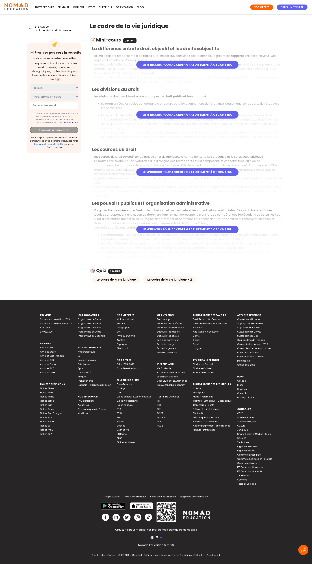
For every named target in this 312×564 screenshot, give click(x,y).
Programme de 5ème (89, 323)
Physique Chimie (126, 335)
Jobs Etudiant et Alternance (172, 380)
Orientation (124, 7)
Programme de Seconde (91, 335)
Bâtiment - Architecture (206, 409)
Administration (245, 417)
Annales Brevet (48, 351)
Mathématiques (126, 319)
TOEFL (160, 425)
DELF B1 (160, 413)
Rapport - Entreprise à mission (94, 384)
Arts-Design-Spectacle (205, 331)
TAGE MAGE (243, 475)
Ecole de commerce (168, 340)
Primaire (63, 7)
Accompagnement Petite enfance (211, 425)
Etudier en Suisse (202, 368)
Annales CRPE (47, 372)
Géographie (123, 327)
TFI (158, 400)
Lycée (91, 7)
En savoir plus (71, 122)
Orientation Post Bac (248, 352)
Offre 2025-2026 (126, 364)
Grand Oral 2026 (246, 364)
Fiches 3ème (47, 400)
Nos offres (262, 7)
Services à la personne (205, 421)
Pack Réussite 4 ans (128, 368)
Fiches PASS (46, 429)
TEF (159, 409)
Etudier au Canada (203, 364)
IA (79, 355)
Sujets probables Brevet (250, 323)
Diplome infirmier (126, 442)
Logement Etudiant (167, 376)
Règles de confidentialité (194, 496)
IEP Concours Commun (250, 467)
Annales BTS (47, 360)
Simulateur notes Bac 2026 (55, 319)
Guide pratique (245, 397)
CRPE (240, 413)
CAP (119, 392)
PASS (119, 438)
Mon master (243, 360)
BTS (119, 409)
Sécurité (241, 438)
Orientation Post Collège (250, 356)
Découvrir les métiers (168, 331)
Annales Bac (47, 347)
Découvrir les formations (170, 327)
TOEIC (160, 421)
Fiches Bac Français (51, 413)
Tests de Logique (246, 483)
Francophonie (85, 380)
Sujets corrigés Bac (248, 335)
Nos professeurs (86, 351)
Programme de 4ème (89, 327)
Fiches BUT (46, 425)
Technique (243, 442)
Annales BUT (47, 368)
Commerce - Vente (203, 404)
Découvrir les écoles (168, 335)
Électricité (198, 413)
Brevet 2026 (46, 331)
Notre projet (44, 7)
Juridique (242, 429)
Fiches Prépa (47, 421)
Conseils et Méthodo (248, 319)
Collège (78, 7)
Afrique (82, 376)
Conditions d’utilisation (192, 555)
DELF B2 (161, 417)
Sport (81, 368)
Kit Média (83, 413)
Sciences (198, 327)
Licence (121, 425)
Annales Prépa (48, 364)
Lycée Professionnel (127, 400)
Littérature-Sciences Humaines (210, 323)
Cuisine (197, 388)
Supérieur (105, 7)
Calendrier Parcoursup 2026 (252, 344)
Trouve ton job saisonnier (171, 384)
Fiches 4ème (47, 396)
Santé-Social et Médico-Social (254, 434)
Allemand (122, 348)
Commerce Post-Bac (249, 454)
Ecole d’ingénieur (166, 348)
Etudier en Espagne (203, 372)
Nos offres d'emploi (135, 496)
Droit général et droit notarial (53, 30)
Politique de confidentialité (48, 144)
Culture (241, 425)
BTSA (119, 413)
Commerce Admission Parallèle (254, 458)
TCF (159, 404)
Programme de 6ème (89, 319)
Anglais (121, 340)
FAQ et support (86, 400)
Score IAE (242, 479)
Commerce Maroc (247, 463)
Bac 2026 (45, 327)
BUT (119, 417)
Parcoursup (163, 319)
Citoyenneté (84, 372)
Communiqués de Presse (92, 409)
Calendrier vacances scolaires (254, 348)
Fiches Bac (46, 404)
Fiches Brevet (47, 409)
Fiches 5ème (47, 392)
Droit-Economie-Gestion (206, 319)
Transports (199, 392)
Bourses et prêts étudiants (171, 372)
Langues (198, 348)
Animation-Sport (246, 421)
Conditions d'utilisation (163, 496)
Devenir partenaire (167, 352)
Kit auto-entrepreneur (204, 429)
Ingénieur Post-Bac (247, 446)
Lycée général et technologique (134, 396)
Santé (196, 335)
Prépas (120, 421)
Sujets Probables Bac (248, 327)
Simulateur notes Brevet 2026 (56, 323)
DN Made (122, 434)
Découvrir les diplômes (169, 323)
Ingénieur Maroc (246, 450)
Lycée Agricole (125, 404)
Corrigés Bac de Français (251, 340)
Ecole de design (166, 344)
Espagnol (122, 344)
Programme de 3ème (89, 331)
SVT (119, 331)
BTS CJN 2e (42, 27)
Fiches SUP (46, 434)
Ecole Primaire (124, 384)
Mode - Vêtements (203, 396)
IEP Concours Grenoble (249, 471)
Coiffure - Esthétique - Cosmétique (212, 400)
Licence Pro (123, 429)
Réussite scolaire (87, 360)
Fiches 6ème (47, 388)
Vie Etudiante (164, 368)
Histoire (121, 323)
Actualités (83, 404)
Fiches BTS (46, 417)
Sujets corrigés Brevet (249, 331)
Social (196, 340)
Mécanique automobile (206, 417)
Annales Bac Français (52, 355)
